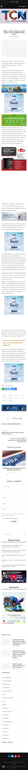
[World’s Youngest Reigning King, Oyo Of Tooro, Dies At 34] (6, 666)
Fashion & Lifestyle (7, 691)
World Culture (6, 738)
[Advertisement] (14, 187)
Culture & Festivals (7, 681)
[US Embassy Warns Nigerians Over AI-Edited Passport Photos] (14, 458)
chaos (22, 395)
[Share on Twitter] (13, 418)
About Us (6, 762)
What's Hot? (5, 735)
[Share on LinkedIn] (17, 418)
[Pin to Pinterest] (15, 418)
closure (4, 397)
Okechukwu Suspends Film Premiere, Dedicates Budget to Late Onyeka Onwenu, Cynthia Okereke (14, 551)
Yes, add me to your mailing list (11, 518)
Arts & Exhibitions (7, 677)
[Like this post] (9, 418)
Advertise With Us (13, 762)
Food (4, 694)
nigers (16, 397)
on (21, 397)
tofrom (10, 400)
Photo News (5, 708)
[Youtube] (17, 2)
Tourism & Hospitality (8, 721)
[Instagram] (14, 2)
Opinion (4, 704)
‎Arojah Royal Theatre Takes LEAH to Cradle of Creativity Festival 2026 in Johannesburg (12, 546)
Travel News (5, 725)
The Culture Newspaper (14, 36)
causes (16, 395)
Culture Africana (6, 684)
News (4, 701)
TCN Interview (6, 714)
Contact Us (14, 764)
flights (11, 397)
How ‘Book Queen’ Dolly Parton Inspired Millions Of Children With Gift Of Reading (13, 565)
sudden (4, 400)
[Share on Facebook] (12, 418)
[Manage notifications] (3, 766)
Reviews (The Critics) (7, 711)
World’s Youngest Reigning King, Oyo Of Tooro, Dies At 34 (18, 665)
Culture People (6, 687)
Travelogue (5, 732)
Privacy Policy (21, 762)
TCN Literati (5, 718)
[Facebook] (10, 2)
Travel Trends (14, 28)
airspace (10, 395)
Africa (4, 395)
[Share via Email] (20, 418)
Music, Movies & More (8, 698)
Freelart (14, 767)
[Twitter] (12, 2)
